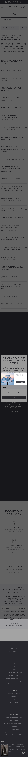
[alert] (14, 378)
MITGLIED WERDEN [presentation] (20, 382)
